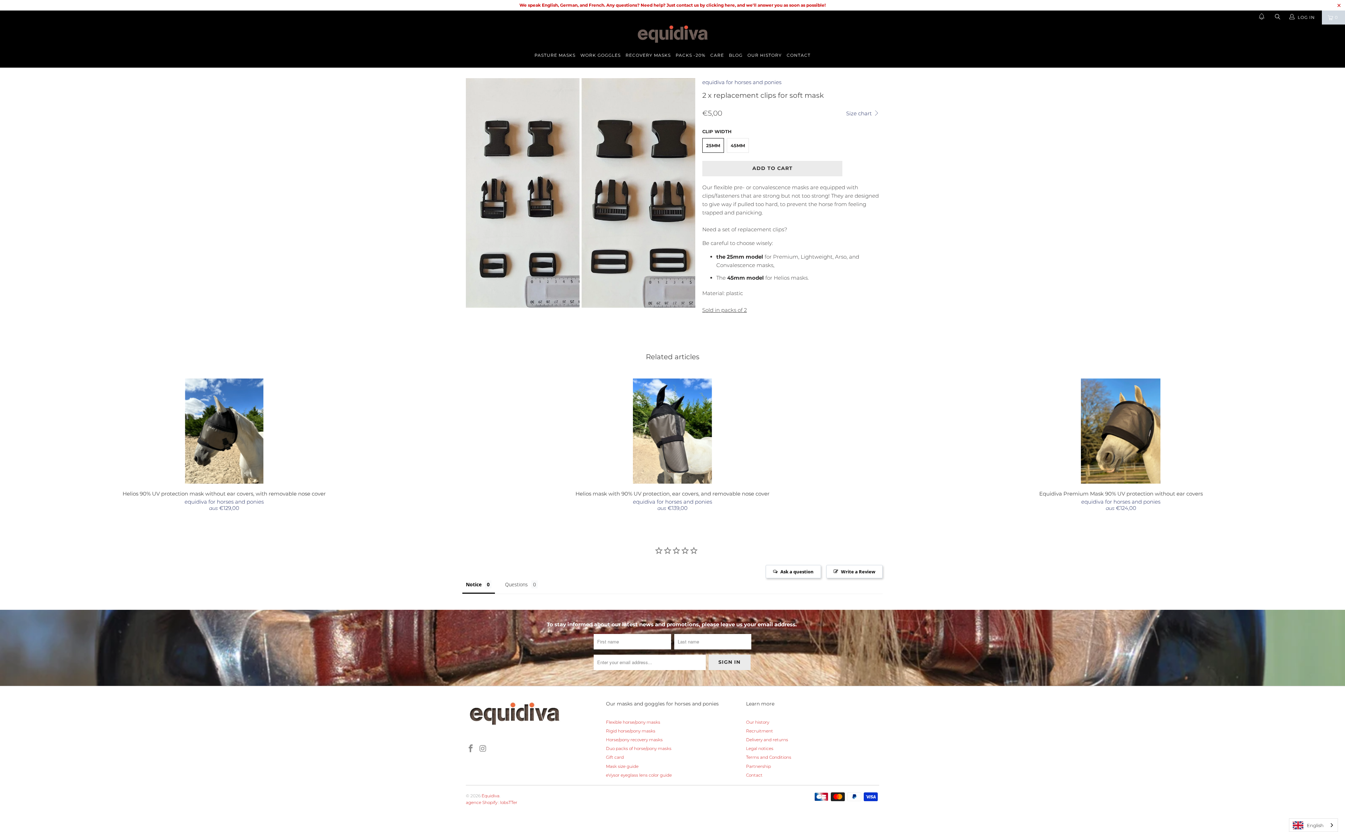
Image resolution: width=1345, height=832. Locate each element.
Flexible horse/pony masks (633, 722)
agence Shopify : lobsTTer (491, 802)
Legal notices (759, 748)
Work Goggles (600, 55)
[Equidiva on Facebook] (471, 748)
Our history (764, 55)
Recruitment (759, 731)
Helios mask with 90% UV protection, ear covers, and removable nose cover (672, 431)
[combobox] (1313, 825)
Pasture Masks (554, 55)
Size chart (859, 113)
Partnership (758, 766)
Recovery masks (648, 55)
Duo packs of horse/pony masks (638, 748)
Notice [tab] (474, 584)
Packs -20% (690, 55)
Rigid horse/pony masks (630, 731)
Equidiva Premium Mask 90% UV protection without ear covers (1120, 431)
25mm (713, 145)
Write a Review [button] (858, 571)
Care (717, 55)
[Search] (1277, 18)
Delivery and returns (767, 739)
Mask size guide (622, 766)
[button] (1261, 18)
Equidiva (490, 795)
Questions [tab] (516, 584)
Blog (736, 55)
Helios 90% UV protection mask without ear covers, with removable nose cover (224, 431)
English (1315, 825)
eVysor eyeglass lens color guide (639, 775)
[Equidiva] (672, 34)
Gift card (615, 757)
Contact (799, 55)
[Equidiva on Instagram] (483, 748)
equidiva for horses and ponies (741, 82)
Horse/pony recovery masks (634, 739)
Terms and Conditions (768, 757)
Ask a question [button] (797, 571)
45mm (738, 145)
